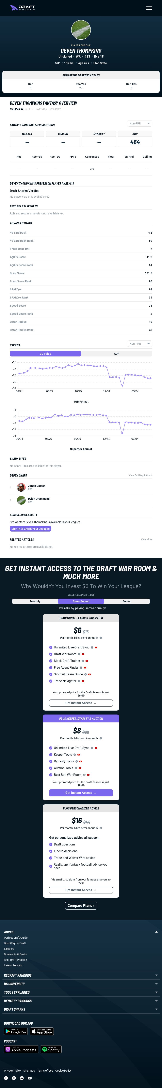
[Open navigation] (149, 8)
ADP (116, 353)
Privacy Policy (12, 1070)
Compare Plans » (81, 905)
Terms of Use (45, 1070)
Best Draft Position (15, 959)
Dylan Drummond (39, 498)
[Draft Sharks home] (22, 8)
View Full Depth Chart (140, 475)
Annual (126, 601)
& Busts (22, 954)
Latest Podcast (13, 965)
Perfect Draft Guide (15, 937)
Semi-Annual (81, 601)
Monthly (35, 601)
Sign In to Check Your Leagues (30, 528)
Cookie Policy (63, 1070)
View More (146, 539)
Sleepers (9, 948)
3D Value (45, 353)
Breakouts (10, 954)
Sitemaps (29, 1070)
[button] (96, 647)
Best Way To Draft (15, 943)
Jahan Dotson (36, 485)
